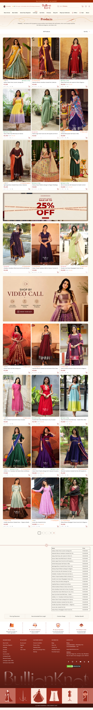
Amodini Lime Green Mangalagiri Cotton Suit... (62, 579)
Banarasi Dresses (7, 658)
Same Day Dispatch (25, 12)
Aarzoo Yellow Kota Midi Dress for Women (13, 133)
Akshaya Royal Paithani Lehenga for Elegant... (62, 568)
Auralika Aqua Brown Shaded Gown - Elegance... (63, 604)
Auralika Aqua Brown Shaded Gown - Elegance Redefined (17, 522)
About (87, 12)
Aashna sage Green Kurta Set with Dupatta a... (63, 561)
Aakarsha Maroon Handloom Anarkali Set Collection (44, 82)
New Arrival (7, 12)
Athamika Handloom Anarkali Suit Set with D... (62, 602)
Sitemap (35, 651)
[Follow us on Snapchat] (88, 662)
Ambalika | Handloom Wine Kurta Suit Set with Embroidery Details (17, 268)
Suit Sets (42, 12)
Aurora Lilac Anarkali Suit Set (39, 522)
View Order (23, 649)
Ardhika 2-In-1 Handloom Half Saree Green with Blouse (16, 471)
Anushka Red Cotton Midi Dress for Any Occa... (63, 591)
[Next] (53, 532)
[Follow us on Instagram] (72, 662)
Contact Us (54, 647)
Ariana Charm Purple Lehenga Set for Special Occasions (45, 471)
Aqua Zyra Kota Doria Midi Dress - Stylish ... (62, 594)
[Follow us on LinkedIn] (84, 662)
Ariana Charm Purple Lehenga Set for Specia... (62, 599)
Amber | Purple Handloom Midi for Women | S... (63, 576)
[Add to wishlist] (29, 38)
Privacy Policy (36, 645)
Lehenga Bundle (6, 656)
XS (4, 86)
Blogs (53, 643)
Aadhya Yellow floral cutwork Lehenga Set (13, 82)
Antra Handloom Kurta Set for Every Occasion (14, 419)
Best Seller (15, 12)
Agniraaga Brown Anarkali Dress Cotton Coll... (62, 566)
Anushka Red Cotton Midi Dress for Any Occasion (44, 419)
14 (50, 533)
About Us (54, 645)
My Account (23, 643)
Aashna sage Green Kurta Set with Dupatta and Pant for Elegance (45, 133)
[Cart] (82, 6)
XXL (12, 86)
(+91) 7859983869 (70, 646)
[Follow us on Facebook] (68, 662)
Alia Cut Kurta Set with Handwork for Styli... (62, 571)
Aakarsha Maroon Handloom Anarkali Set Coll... (63, 553)
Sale (82, 12)
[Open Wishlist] (86, 6)
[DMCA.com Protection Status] (73, 665)
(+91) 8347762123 (70, 644)
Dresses (49, 12)
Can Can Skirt (6, 654)
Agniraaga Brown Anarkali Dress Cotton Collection (15, 185)
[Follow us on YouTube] (80, 662)
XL (10, 86)
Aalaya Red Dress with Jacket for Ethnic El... (62, 556)
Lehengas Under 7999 (8, 660)
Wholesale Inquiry (56, 649)
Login (21, 647)
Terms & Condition (37, 643)
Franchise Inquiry (56, 651)
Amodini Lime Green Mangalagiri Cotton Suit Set (72, 268)
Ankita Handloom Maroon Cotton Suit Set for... (62, 586)
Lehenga (35, 12)
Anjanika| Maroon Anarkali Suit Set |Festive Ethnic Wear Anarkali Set (45, 368)
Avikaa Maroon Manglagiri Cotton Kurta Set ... (62, 609)
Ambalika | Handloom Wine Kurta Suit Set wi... (62, 574)
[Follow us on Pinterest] (76, 662)
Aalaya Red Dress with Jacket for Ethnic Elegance (72, 82)
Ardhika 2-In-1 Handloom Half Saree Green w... (63, 597)
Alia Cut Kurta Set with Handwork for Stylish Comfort (73, 185)
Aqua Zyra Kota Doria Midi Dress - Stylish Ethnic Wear (73, 419)
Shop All (55, 12)
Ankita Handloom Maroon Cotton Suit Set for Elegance (73, 368)
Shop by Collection (65, 12)
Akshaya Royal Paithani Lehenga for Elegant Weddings (45, 185)
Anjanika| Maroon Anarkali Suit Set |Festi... (61, 584)
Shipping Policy (36, 647)
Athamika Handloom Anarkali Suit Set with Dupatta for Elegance (74, 471)
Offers (75, 12)
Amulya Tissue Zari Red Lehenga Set (12, 368)
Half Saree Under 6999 (8, 662)
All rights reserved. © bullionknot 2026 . (46, 705)
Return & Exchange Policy (39, 649)
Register (22, 645)
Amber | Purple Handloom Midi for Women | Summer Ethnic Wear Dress (45, 268)
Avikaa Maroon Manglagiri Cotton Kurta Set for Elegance (74, 522)
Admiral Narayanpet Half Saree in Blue (70, 133)
